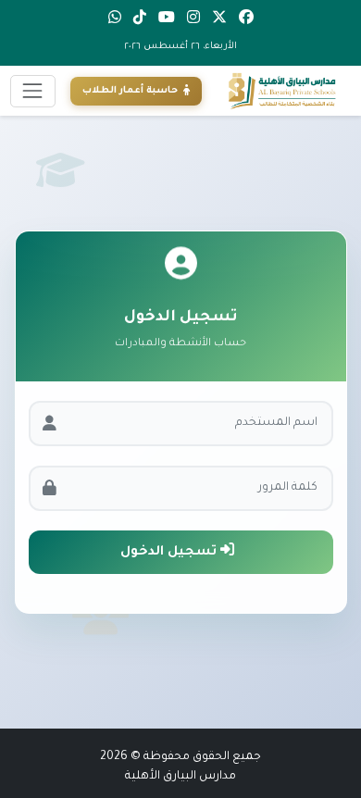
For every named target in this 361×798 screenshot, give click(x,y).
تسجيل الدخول (170, 552)
